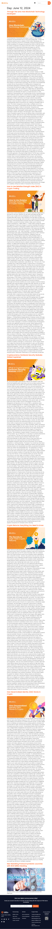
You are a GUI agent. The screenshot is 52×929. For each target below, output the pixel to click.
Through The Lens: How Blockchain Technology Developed (26, 13)
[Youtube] (2, 922)
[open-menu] (34, 3)
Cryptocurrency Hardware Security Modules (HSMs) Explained (24, 356)
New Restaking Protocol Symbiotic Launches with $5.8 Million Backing (25, 865)
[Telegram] (2, 919)
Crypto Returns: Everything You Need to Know (25, 525)
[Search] (49, 3)
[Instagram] (7, 919)
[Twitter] (4, 919)
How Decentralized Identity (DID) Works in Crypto (24, 693)
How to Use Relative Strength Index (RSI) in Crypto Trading (24, 187)
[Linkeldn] (4, 922)
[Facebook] (9, 919)
